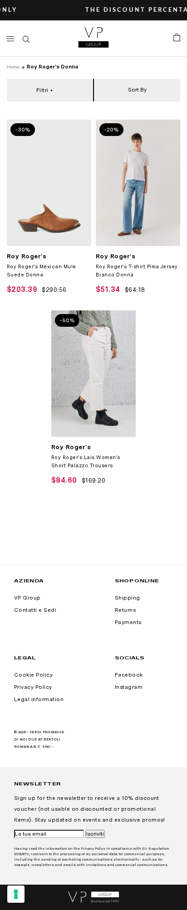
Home (13, 66)
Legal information (39, 699)
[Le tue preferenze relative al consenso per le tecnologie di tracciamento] (16, 894)
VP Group (27, 598)
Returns (125, 610)
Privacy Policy (33, 687)
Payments (128, 622)
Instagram (129, 687)
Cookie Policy (33, 675)
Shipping (127, 598)
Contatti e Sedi (35, 610)
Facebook (129, 675)
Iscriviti (95, 834)
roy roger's (26, 256)
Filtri (42, 90)
